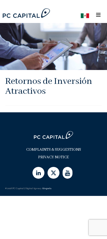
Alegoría (46, 188)
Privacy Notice (53, 157)
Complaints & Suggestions (53, 149)
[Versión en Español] (83, 15)
